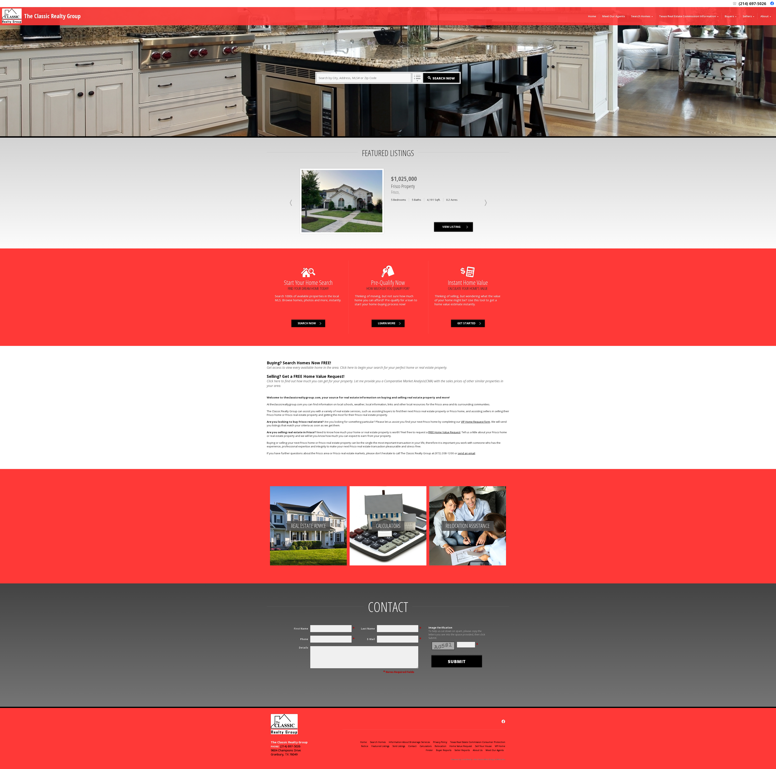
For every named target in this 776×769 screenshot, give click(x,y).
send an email (466, 453)
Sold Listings (398, 746)
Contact (412, 746)
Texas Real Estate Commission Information (687, 16)
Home (592, 16)
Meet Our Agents (613, 16)
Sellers (747, 16)
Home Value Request (460, 746)
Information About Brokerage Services (409, 742)
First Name (301, 628)
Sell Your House (483, 746)
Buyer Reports (443, 750)
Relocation (440, 746)
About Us (477, 750)
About (764, 16)
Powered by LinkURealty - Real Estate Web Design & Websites (478, 759)
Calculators (425, 746)
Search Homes (640, 16)
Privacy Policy (440, 742)
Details (303, 647)
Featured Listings (380, 746)
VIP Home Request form (475, 422)
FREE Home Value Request (444, 432)
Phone (304, 639)
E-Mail (371, 639)
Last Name (368, 628)
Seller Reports (462, 750)
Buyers (729, 16)
